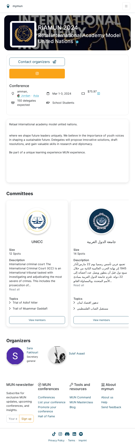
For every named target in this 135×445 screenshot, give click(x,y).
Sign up (26, 418)
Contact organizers (34, 62)
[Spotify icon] (81, 434)
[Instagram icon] (60, 434)
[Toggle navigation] (126, 6)
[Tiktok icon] (54, 434)
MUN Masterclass (81, 402)
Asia (36, 95)
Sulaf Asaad (77, 353)
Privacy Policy (56, 440)
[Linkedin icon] (74, 434)
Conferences (46, 397)
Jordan (25, 95)
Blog (73, 407)
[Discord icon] (67, 434)
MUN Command (80, 397)
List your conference (51, 402)
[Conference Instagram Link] (37, 74)
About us (107, 397)
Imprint (83, 440)
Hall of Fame (46, 416)
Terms (71, 440)
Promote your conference (47, 409)
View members (37, 319)
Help (104, 402)
